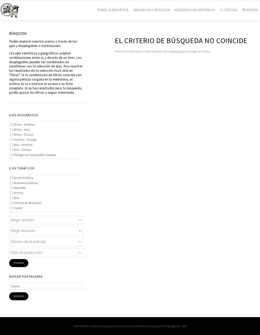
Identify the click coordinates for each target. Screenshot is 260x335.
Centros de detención (27, 203)
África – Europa (23, 134)
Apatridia (20, 188)
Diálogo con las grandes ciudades (35, 155)
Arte (16, 198)
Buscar (252, 10)
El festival (229, 10)
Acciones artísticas (26, 183)
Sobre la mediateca (112, 10)
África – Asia (21, 129)
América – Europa (25, 139)
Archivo (18, 193)
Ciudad (18, 208)
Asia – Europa (22, 149)
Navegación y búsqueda (151, 10)
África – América (24, 124)
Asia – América (23, 145)
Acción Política (23, 178)
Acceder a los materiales (195, 10)
